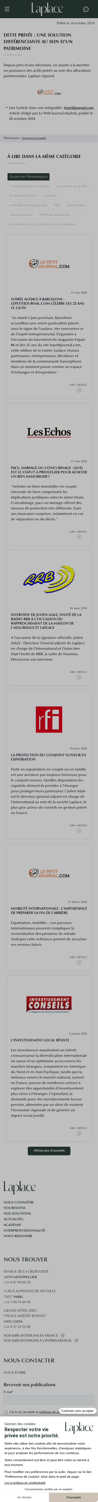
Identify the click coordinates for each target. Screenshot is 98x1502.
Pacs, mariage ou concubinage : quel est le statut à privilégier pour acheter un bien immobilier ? (49, 472)
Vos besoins (15, 1208)
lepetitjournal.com (79, 108)
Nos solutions (17, 1213)
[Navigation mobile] (9, 9)
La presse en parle (34, 138)
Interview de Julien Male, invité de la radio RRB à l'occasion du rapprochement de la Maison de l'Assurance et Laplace (46, 621)
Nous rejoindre (18, 1236)
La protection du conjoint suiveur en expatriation (48, 757)
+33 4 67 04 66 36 (17, 1282)
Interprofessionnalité (24, 1230)
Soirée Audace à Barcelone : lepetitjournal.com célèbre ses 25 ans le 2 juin (47, 303)
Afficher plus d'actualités (49, 1150)
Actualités (13, 1219)
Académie (12, 1225)
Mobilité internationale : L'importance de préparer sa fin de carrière (49, 910)
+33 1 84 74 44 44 (17, 1302)
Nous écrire (15, 1373)
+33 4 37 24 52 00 (17, 1327)
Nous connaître (19, 1202)
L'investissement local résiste (40, 1040)
